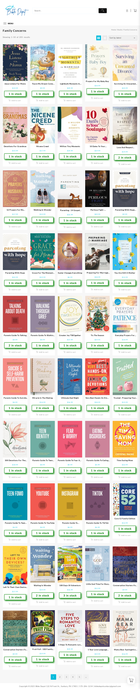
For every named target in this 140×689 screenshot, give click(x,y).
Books (119, 30)
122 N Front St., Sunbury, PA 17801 (62, 686)
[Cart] (135, 11)
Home (113, 30)
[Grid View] (98, 38)
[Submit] (103, 10)
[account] (127, 10)
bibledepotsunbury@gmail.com (107, 686)
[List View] (104, 38)
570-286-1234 (86, 686)
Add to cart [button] (16, 100)
